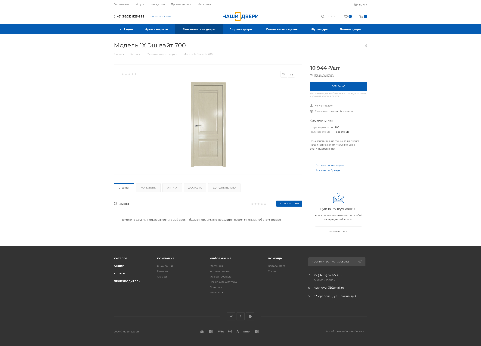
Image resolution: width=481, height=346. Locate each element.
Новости (162, 271)
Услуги (119, 273)
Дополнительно (224, 187)
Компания (166, 258)
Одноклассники (241, 316)
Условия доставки (221, 276)
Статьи (272, 271)
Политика (216, 287)
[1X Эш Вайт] (208, 124)
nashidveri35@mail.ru (329, 287)
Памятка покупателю (223, 281)
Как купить (148, 187)
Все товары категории (330, 165)
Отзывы (124, 187)
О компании (165, 265)
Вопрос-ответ (276, 265)
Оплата (172, 187)
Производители (127, 281)
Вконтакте (231, 316)
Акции (119, 265)
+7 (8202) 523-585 (130, 16)
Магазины (216, 265)
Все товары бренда (328, 170)
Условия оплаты (220, 271)
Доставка (195, 187)
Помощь (275, 258)
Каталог (121, 258)
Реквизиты (217, 292)
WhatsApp (250, 316)
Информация (221, 258)
